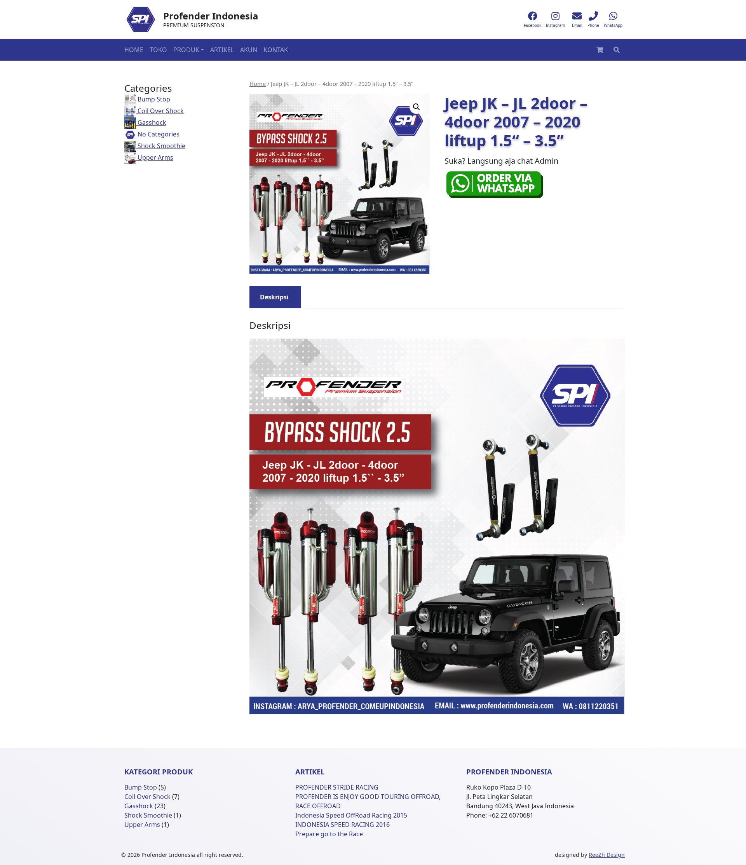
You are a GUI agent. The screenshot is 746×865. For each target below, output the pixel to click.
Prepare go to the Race (329, 834)
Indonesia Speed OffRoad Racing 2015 (351, 815)
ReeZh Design (607, 854)
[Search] (616, 49)
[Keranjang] (599, 49)
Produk (186, 49)
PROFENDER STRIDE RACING (336, 787)
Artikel (222, 49)
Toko (158, 49)
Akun (248, 49)
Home (133, 49)
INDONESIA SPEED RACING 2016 (342, 824)
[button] (417, 107)
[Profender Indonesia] (140, 19)
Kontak (275, 49)
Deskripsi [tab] (274, 297)
